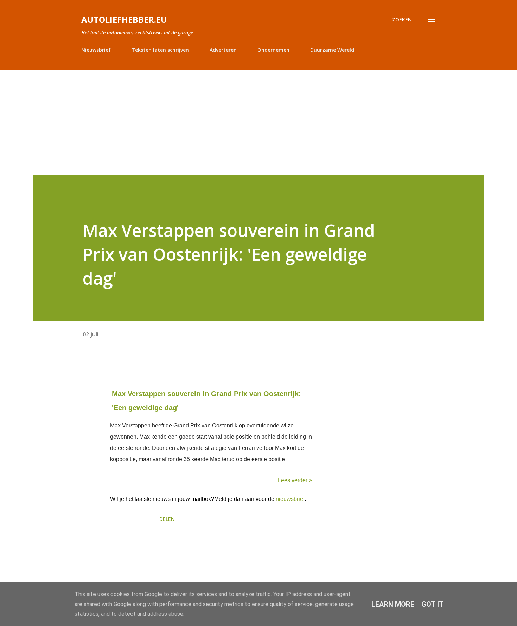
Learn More (392, 604)
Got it (432, 604)
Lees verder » (295, 480)
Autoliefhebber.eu (124, 19)
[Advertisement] (258, 122)
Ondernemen (273, 49)
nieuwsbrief (290, 499)
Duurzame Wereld (332, 49)
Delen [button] (167, 519)
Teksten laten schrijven (160, 49)
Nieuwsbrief (96, 49)
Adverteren (223, 49)
